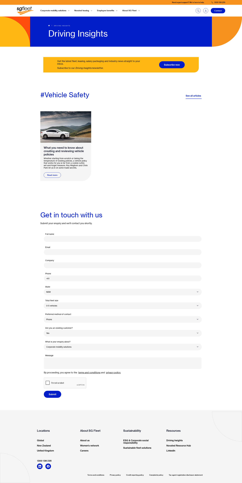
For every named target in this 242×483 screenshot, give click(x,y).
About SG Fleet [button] (129, 10)
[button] (205, 10)
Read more (52, 175)
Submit (52, 394)
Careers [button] (84, 451)
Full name (49, 234)
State (47, 287)
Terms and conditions (95, 475)
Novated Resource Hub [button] (178, 445)
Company (49, 260)
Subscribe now (172, 64)
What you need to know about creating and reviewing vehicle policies (64, 151)
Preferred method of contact (58, 314)
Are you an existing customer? (59, 328)
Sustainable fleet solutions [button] (137, 448)
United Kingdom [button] (45, 451)
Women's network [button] (89, 445)
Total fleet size (51, 300)
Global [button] (40, 440)
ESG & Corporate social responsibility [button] (136, 441)
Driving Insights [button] (174, 440)
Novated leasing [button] (81, 10)
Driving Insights (62, 25)
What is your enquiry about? (58, 342)
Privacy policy (115, 475)
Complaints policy (156, 475)
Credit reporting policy (135, 475)
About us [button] (85, 440)
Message (49, 355)
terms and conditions (89, 372)
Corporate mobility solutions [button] (53, 10)
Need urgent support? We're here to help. (188, 2)
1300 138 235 (44, 460)
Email (47, 247)
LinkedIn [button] (170, 451)
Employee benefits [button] (105, 10)
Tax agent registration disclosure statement (186, 475)
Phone (48, 273)
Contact (218, 10)
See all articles (194, 95)
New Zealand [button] (44, 445)
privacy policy (113, 372)
